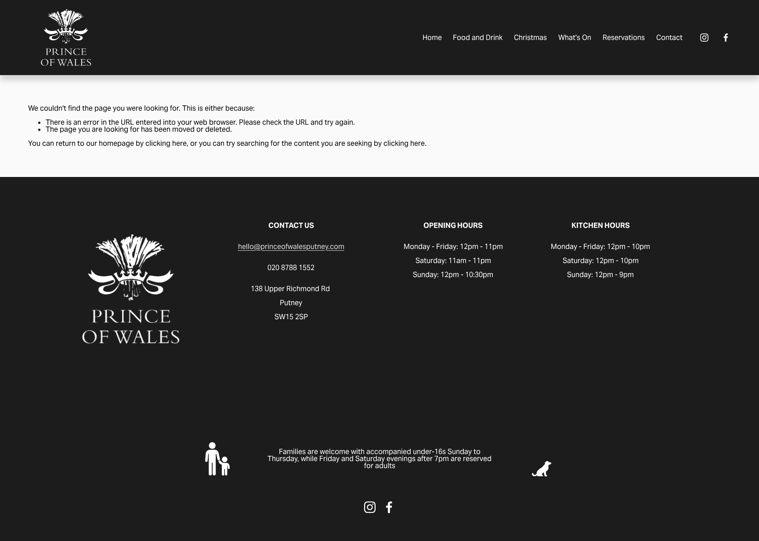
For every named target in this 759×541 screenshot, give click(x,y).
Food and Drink (477, 37)
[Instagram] (704, 37)
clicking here (166, 143)
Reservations (624, 37)
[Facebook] (726, 37)
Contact (669, 37)
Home (432, 37)
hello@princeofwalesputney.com (291, 246)
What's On (574, 37)
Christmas (530, 37)
